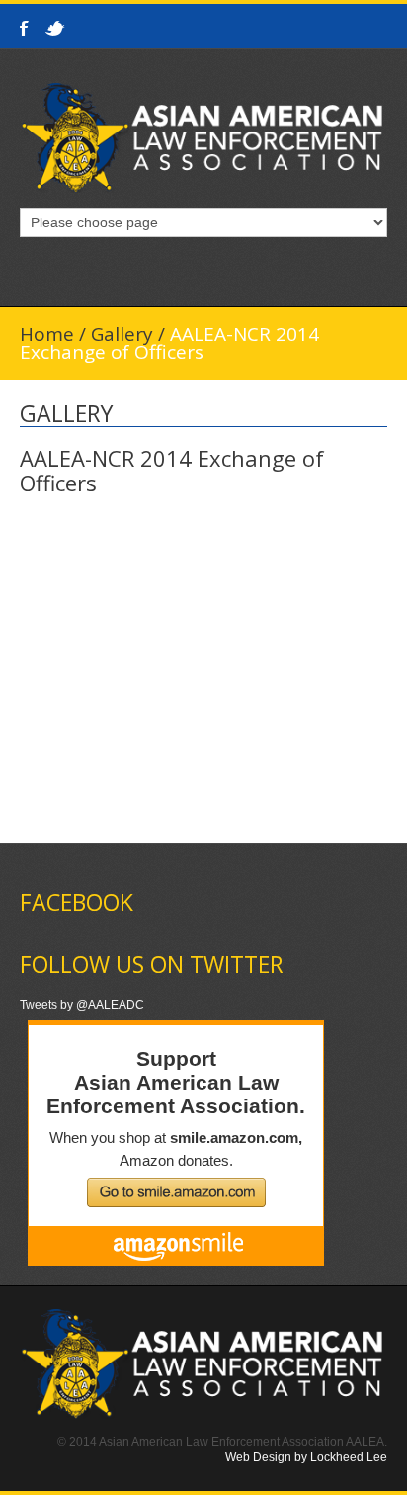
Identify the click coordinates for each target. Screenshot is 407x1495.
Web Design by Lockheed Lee (306, 1457)
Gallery (122, 334)
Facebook (26, 29)
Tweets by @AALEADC (82, 1004)
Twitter (56, 29)
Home (47, 334)
